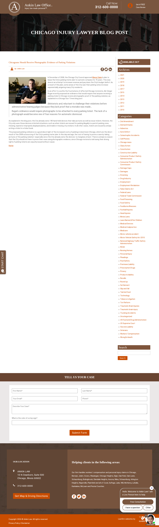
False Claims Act (127, 189)
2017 (122, 89)
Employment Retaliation (129, 185)
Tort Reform (125, 302)
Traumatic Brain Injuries (129, 306)
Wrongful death (126, 337)
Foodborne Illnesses (128, 206)
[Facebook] (74, 496)
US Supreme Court (127, 323)
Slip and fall (124, 289)
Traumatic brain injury (129, 309)
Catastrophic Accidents (129, 135)
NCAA (122, 247)
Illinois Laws (125, 217)
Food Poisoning (126, 199)
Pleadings (124, 257)
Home (11, 146)
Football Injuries (126, 210)
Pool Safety (125, 261)
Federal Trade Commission (131, 196)
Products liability (127, 275)
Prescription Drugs (127, 268)
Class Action (125, 146)
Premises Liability (127, 264)
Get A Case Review (140, 5)
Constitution (125, 149)
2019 (122, 82)
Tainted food (125, 292)
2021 (122, 75)
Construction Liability (128, 153)
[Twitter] (79, 496)
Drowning (124, 175)
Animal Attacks (126, 125)
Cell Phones (125, 139)
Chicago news (125, 142)
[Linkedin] (84, 496)
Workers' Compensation (129, 334)
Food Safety (125, 203)
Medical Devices (126, 224)
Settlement (125, 285)
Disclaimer (25, 523)
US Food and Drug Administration (133, 320)
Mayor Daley (97, 77)
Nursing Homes (126, 250)
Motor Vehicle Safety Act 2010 (132, 238)
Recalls (123, 278)
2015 (122, 92)
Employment (125, 182)
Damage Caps (125, 168)
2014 (122, 96)
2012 (122, 103)
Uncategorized (126, 316)
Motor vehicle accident (129, 234)
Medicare (124, 231)
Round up (124, 282)
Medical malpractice (128, 227)
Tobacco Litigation (127, 299)
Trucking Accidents (128, 313)
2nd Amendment (127, 121)
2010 (122, 110)
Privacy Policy (14, 523)
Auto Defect (125, 132)
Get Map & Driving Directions (31, 496)
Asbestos (124, 128)
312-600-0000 (106, 7)
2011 (122, 106)
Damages (124, 172)
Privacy (123, 271)
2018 (122, 85)
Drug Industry (125, 178)
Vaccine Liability (126, 327)
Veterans (124, 330)
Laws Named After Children (131, 220)
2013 (122, 99)
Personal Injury (126, 254)
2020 (122, 79)
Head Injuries (125, 213)
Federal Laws (125, 192)
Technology (125, 296)
